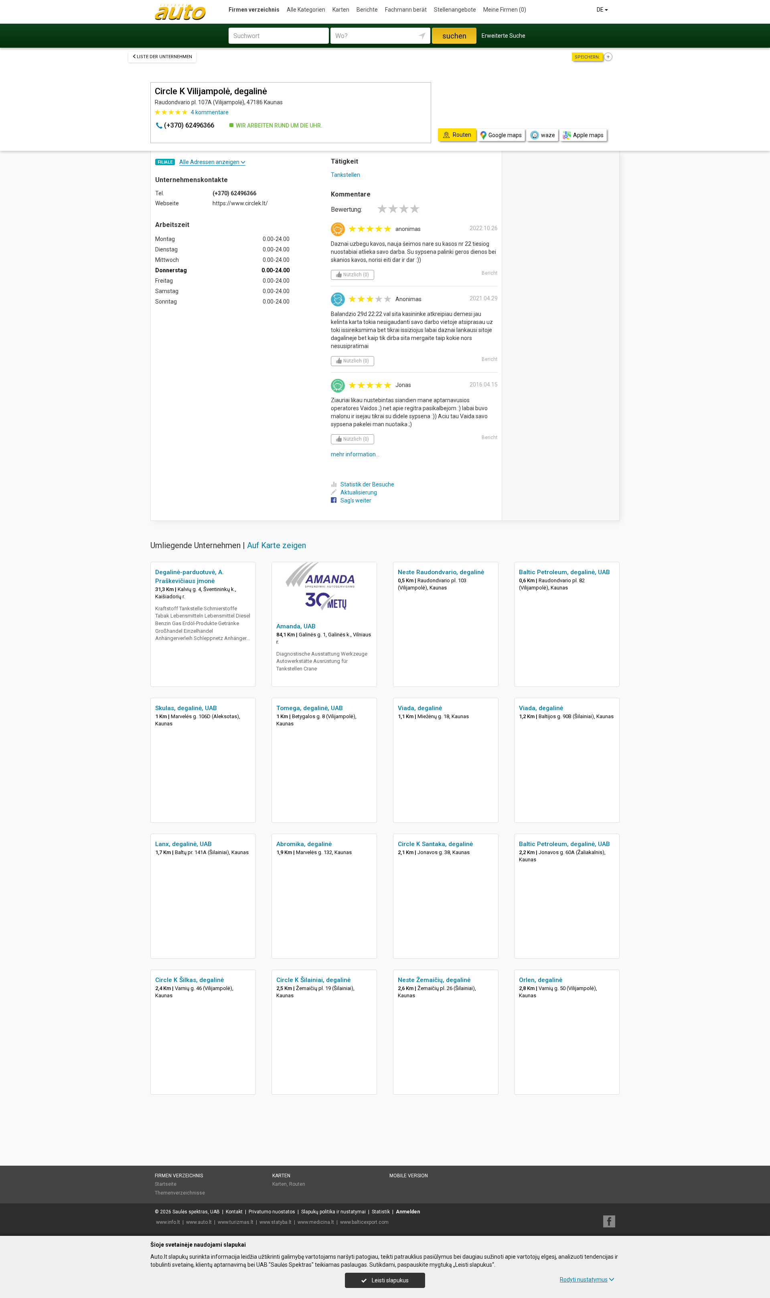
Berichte (367, 9)
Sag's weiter (355, 500)
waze (548, 135)
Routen (297, 1184)
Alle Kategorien (306, 9)
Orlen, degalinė (540, 980)
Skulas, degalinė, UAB (186, 708)
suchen (454, 36)
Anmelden (408, 1212)
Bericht (490, 273)
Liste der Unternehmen (164, 56)
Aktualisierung (358, 492)
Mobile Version (408, 1176)
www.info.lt (168, 1222)
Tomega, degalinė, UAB (309, 708)
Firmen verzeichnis (254, 9)
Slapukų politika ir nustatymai (333, 1212)
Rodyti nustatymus (584, 1279)
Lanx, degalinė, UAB (183, 844)
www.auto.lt (199, 1222)
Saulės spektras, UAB (196, 1212)
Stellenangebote (455, 9)
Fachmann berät (406, 9)
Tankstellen (345, 175)
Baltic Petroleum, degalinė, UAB (564, 572)
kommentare (210, 112)
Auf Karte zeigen (276, 545)
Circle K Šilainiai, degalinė (313, 980)
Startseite (165, 1184)
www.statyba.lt (275, 1222)
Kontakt (234, 1212)
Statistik (381, 1212)
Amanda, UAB (296, 626)
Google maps (505, 135)
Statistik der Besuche (367, 484)
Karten (340, 9)
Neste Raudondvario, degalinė (441, 572)
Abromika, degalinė (304, 844)
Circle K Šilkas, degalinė (189, 980)
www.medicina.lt (316, 1222)
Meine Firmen (504, 9)
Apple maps (588, 135)
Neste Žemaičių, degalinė (434, 980)
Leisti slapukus (390, 1280)
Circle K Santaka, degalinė (435, 844)
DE (601, 9)
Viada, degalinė (420, 708)
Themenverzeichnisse (180, 1193)
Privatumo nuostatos (272, 1212)
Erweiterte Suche (503, 35)
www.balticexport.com (364, 1222)
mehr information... (355, 454)
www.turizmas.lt (235, 1222)
